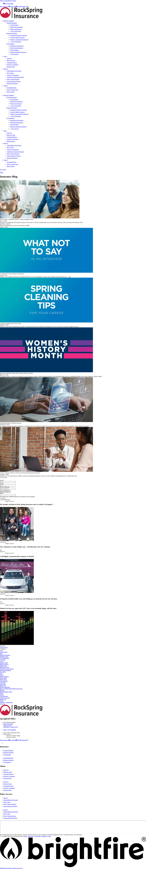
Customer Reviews (12, 62)
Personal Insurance (12, 23)
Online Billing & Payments (14, 71)
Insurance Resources (12, 83)
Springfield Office (11, 87)
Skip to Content (4, 0)
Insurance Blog (11, 66)
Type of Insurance (5, 490)
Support (5, 69)
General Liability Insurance (17, 37)
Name (2, 480)
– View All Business (15, 41)
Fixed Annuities (14, 50)
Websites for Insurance (11, 868)
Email (2, 483)
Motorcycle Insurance (16, 29)
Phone (1, 493)
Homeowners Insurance (16, 27)
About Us (9, 58)
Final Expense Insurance (16, 48)
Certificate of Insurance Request (15, 77)
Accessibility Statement (40, 836)
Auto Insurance (14, 25)
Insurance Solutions (8, 21)
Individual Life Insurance (17, 46)
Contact (5, 85)
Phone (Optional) (4, 487)
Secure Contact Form (12, 89)
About (5, 56)
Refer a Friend (10, 92)
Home (1, 172)
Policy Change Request (13, 79)
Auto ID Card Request (13, 75)
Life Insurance (10, 44)
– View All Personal (15, 31)
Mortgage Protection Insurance (18, 52)
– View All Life (14, 54)
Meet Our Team (11, 60)
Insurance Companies (12, 64)
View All (2, 704)
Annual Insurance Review (14, 81)
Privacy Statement (28, 836)
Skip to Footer (12, 0)
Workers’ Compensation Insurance (19, 39)
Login (49, 836)
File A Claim (10, 73)
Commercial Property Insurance (18, 35)
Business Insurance (12, 33)
